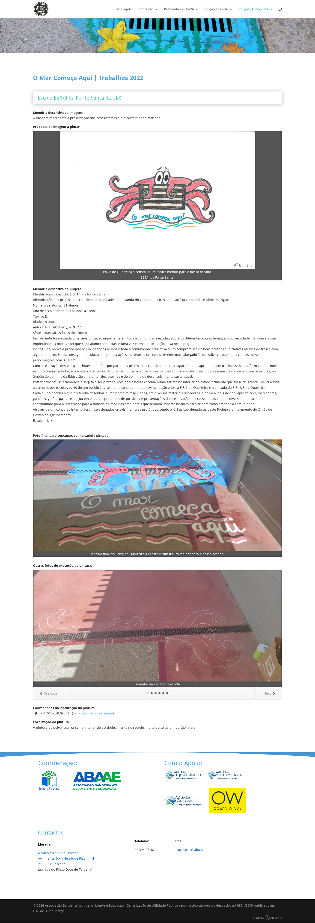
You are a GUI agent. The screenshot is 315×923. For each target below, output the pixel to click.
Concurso (145, 9)
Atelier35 (276, 918)
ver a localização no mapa (93, 713)
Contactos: (51, 832)
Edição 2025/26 (216, 9)
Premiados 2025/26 (179, 9)
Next (267, 693)
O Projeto (124, 9)
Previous (50, 693)
